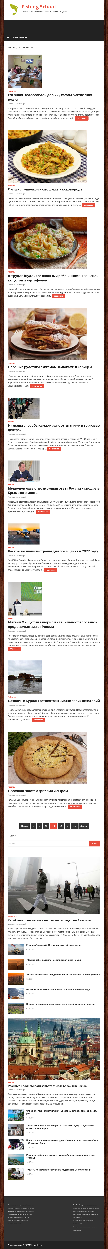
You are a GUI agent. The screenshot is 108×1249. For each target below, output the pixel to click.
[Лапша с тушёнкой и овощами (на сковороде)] (54, 157)
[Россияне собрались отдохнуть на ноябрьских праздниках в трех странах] (16, 1164)
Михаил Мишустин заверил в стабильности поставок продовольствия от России (52, 624)
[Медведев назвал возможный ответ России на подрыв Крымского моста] (54, 472)
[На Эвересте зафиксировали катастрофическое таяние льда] (16, 998)
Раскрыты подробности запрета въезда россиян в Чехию (47, 1085)
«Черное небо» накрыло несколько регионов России (54, 960)
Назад (24, 826)
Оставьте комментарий (17, 104)
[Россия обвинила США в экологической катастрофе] (16, 954)
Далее (83, 826)
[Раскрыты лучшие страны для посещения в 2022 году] (54, 535)
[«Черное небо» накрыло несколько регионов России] (16, 969)
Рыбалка (12, 91)
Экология (12, 917)
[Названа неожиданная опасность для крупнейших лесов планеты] (16, 1013)
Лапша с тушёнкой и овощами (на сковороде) (46, 189)
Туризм (11, 421)
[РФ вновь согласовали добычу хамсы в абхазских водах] (54, 72)
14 (61, 826)
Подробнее (82, 118)
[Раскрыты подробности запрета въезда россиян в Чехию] (54, 1080)
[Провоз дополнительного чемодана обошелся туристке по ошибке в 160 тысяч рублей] (16, 1149)
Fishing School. (39, 6)
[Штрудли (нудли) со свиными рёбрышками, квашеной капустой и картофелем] (54, 244)
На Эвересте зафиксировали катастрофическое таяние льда (58, 989)
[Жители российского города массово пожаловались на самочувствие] (16, 984)
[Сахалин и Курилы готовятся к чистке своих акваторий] (54, 678)
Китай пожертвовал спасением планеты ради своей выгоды (49, 920)
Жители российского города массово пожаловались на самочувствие (63, 974)
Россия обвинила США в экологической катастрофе (53, 945)
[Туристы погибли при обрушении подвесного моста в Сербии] (16, 1179)
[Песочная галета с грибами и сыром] (54, 759)
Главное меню (19, 37)
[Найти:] (54, 843)
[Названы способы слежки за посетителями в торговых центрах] (54, 409)
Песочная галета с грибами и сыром (38, 791)
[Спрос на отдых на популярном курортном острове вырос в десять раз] (16, 1120)
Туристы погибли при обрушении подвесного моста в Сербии (58, 1169)
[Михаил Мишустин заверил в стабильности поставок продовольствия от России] (54, 600)
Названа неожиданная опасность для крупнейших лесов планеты (60, 1004)
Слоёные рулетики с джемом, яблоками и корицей (50, 367)
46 (74, 826)
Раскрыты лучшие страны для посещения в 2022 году (53, 551)
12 (46, 826)
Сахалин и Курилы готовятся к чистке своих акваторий (54, 701)
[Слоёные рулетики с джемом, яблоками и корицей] (54, 335)
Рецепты (11, 185)
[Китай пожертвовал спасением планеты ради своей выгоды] (54, 914)
